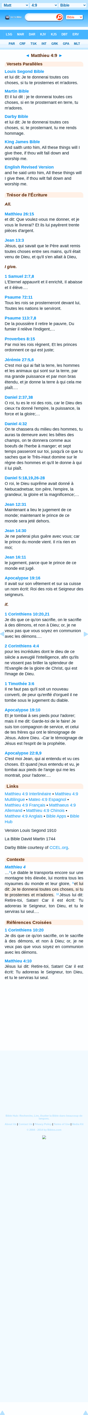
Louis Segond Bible (24, 71)
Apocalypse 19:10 (22, 710)
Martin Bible (17, 91)
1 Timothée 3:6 (19, 683)
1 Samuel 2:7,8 (19, 276)
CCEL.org (59, 847)
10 (57, 894)
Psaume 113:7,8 (20, 318)
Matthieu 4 (15, 867)
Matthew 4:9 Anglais (23, 816)
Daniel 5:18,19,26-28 (25, 478)
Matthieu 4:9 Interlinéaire (28, 794)
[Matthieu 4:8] (6, 644)
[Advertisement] (44, 1021)
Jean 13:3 (14, 240)
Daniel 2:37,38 (19, 397)
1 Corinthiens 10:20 (24, 930)
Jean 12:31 (15, 504)
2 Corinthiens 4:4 (22, 646)
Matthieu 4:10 (18, 961)
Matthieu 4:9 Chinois (45, 810)
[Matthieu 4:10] (82, 644)
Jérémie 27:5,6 (19, 359)
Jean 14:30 (15, 530)
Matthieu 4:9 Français (25, 805)
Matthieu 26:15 (19, 214)
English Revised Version (29, 167)
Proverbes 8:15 (20, 339)
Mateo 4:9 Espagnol (47, 799)
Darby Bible (16, 116)
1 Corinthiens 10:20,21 (27, 614)
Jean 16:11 (15, 557)
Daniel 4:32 (16, 423)
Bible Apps (56, 816)
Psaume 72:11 (19, 297)
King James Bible (22, 141)
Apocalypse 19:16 (22, 578)
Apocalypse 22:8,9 (23, 753)
